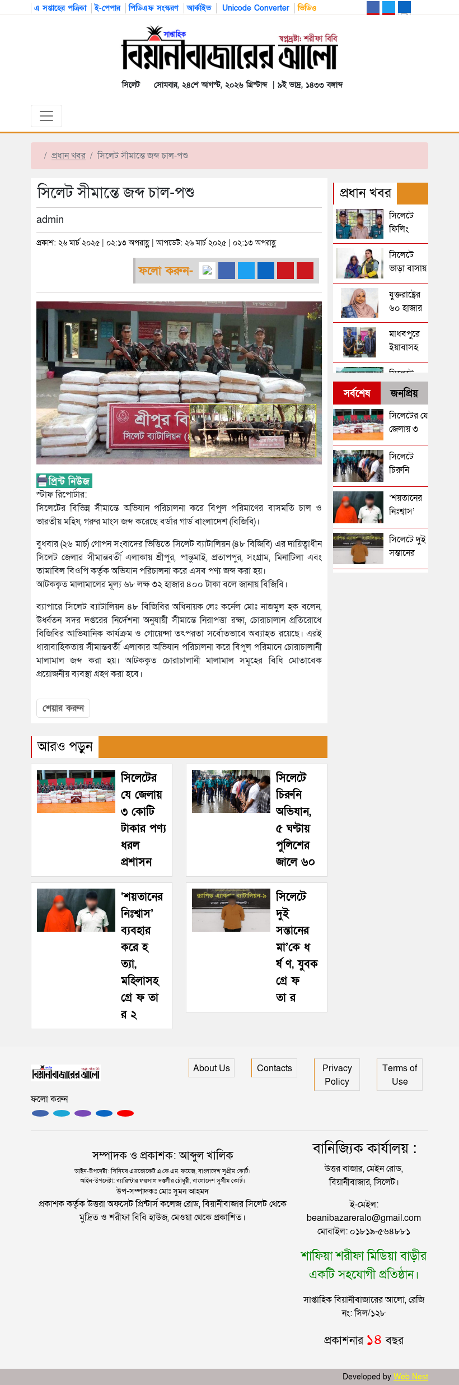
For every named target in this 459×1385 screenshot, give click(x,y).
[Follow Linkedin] (104, 1113)
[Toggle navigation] (46, 116)
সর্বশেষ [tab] (357, 393)
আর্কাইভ (199, 8)
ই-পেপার (107, 8)
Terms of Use (399, 1075)
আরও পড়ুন (65, 746)
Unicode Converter (254, 8)
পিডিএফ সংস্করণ (154, 8)
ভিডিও (307, 8)
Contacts (274, 1068)
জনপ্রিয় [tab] (404, 393)
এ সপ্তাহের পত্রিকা (60, 8)
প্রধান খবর (68, 156)
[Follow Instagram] (61, 1113)
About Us (211, 1068)
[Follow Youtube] (125, 1113)
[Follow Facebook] (40, 1113)
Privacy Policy (337, 1075)
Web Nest (411, 1377)
